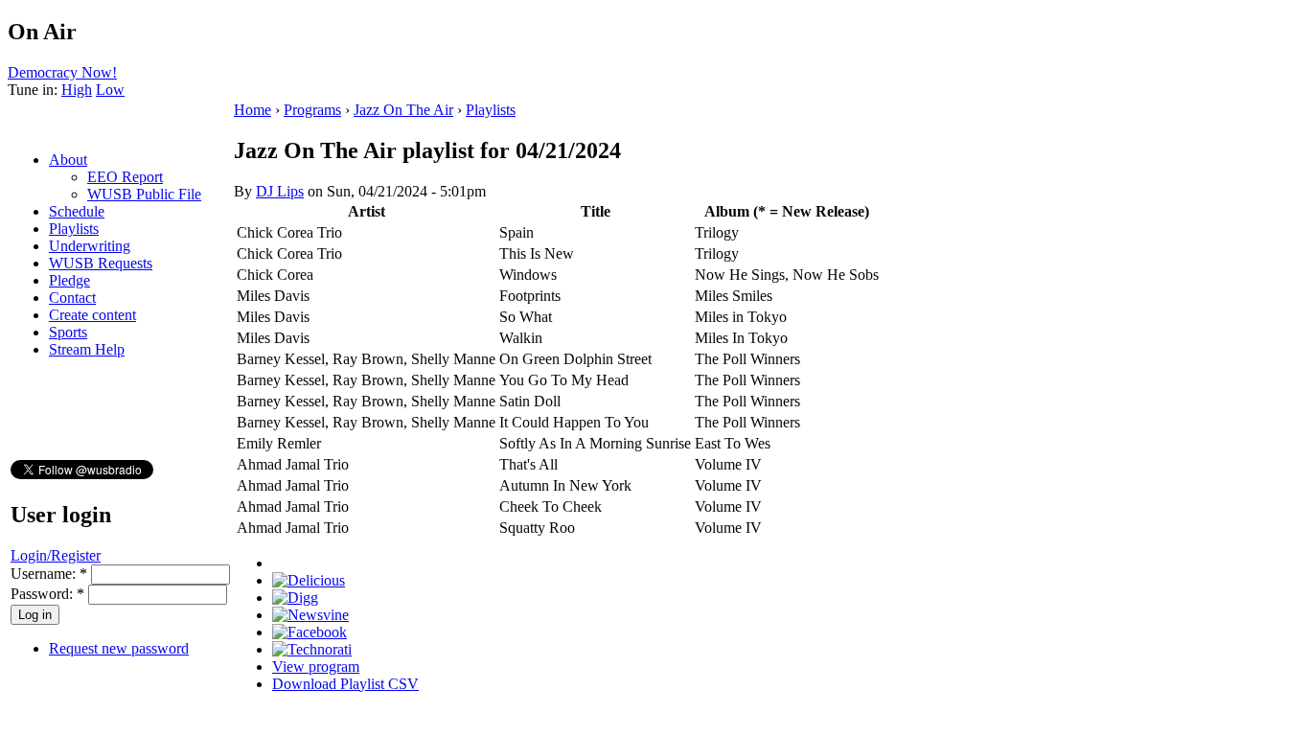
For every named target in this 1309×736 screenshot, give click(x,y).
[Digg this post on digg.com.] (295, 597)
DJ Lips (280, 191)
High (76, 89)
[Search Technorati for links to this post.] (312, 649)
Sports (68, 332)
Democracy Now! (62, 72)
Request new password (119, 648)
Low (110, 89)
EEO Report (125, 177)
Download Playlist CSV (345, 684)
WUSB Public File (144, 194)
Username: (49, 573)
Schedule (76, 211)
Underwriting (89, 246)
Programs (312, 110)
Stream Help (87, 349)
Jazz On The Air (403, 110)
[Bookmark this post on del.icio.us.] (308, 580)
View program (315, 666)
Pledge (69, 280)
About (68, 159)
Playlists (74, 228)
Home (252, 110)
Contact (72, 297)
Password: (47, 594)
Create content (92, 315)
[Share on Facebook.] (309, 632)
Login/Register (56, 555)
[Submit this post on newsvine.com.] (310, 615)
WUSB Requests (100, 263)
